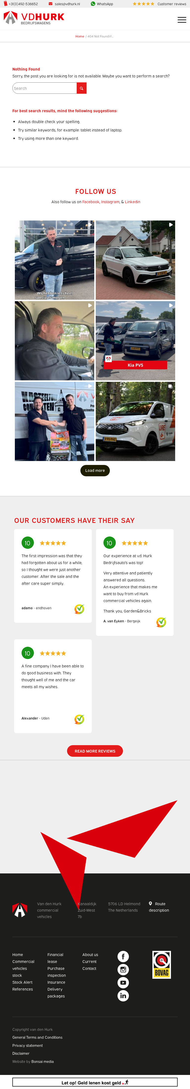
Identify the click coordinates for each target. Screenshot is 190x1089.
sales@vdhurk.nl (67, 3)
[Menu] (179, 19)
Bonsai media (42, 1061)
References (22, 989)
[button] (54, 260)
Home (17, 954)
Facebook (90, 201)
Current (89, 961)
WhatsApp (105, 3)
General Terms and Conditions (37, 1036)
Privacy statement (27, 1045)
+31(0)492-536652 (23, 3)
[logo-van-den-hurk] (34, 19)
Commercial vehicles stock (23, 968)
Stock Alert (22, 982)
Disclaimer (20, 1053)
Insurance (56, 982)
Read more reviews (95, 751)
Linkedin (132, 201)
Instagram (110, 201)
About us (90, 954)
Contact (89, 968)
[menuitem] (158, 3)
